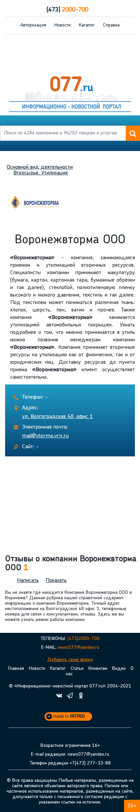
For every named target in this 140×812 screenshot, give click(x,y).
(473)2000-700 (83, 638)
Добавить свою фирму (70, 659)
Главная (16, 668)
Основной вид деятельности (40, 167)
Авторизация (33, 25)
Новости (62, 25)
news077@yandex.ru (78, 647)
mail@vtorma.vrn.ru (45, 436)
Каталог (87, 25)
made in (69, 716)
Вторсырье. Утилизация (40, 173)
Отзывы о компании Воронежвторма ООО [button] (70, 563)
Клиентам (97, 668)
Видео (119, 668)
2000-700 (67, 10)
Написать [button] (28, 580)
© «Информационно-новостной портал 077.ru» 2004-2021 (70, 686)
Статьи (77, 668)
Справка (111, 25)
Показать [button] (56, 580)
